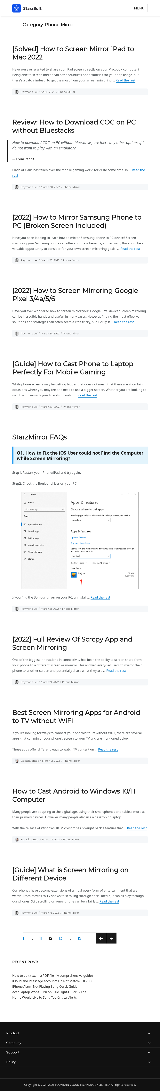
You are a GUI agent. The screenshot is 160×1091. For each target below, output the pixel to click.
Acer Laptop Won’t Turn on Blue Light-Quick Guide (49, 992)
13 (62, 938)
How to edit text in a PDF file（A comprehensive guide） (53, 975)
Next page (111, 943)
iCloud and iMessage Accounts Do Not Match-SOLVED (52, 981)
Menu (139, 8)
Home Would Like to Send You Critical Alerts (44, 997)
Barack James (30, 760)
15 (81, 938)
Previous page (101, 943)
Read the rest (125, 80)
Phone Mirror (67, 91)
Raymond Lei (29, 91)
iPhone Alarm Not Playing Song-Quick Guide (44, 986)
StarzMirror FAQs (39, 437)
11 (42, 938)
